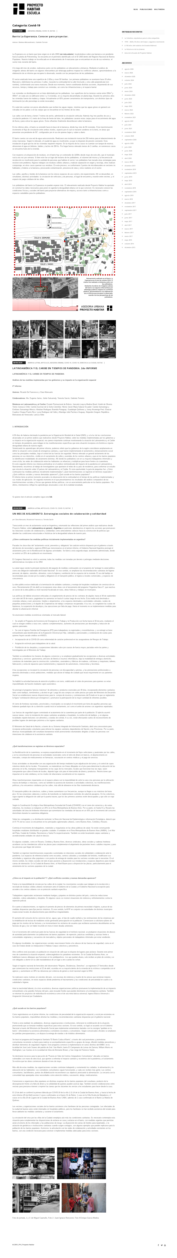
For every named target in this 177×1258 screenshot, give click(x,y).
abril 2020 (128, 158)
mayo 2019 (128, 181)
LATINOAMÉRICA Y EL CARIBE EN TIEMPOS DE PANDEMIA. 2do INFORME (54, 368)
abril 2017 (128, 225)
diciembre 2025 (130, 76)
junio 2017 (128, 218)
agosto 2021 (129, 121)
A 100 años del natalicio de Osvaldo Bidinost (141, 46)
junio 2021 (128, 129)
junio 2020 (128, 151)
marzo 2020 (129, 162)
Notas (52, 31)
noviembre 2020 (130, 132)
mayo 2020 (128, 155)
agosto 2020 (129, 143)
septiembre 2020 (130, 140)
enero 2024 (128, 91)
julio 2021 (128, 125)
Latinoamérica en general (42, 528)
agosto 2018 (129, 195)
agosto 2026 (129, 69)
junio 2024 (128, 88)
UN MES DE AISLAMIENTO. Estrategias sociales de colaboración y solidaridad (59, 513)
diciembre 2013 (130, 247)
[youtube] (164, 1245)
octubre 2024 (129, 80)
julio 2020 (128, 147)
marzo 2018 (129, 199)
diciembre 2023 (130, 95)
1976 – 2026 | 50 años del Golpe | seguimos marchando (144, 42)
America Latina (34, 363)
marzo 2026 (129, 73)
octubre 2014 (129, 244)
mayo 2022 (128, 106)
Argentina (58, 528)
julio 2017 (128, 214)
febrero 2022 (129, 114)
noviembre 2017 (130, 207)
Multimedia (159, 9)
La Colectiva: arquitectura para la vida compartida (142, 38)
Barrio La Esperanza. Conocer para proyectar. (40, 36)
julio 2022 (128, 102)
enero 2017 (128, 236)
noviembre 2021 (130, 117)
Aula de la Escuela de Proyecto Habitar (138, 53)
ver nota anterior (66, 54)
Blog (136, 9)
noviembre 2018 (130, 188)
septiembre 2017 (130, 210)
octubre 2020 (129, 136)
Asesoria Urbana (34, 31)
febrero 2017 (129, 233)
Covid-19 (45, 31)
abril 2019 (128, 184)
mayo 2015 (128, 240)
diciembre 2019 (130, 166)
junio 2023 (128, 99)
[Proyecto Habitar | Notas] (29, 9)
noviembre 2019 (130, 169)
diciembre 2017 (130, 203)
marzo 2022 (129, 110)
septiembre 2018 (130, 192)
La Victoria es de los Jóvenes (135, 49)
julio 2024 (128, 84)
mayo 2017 (128, 221)
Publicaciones (146, 9)
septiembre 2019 (130, 173)
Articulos (45, 363)
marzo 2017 (129, 229)
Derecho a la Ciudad (88, 363)
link (51, 497)
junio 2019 (128, 177)
